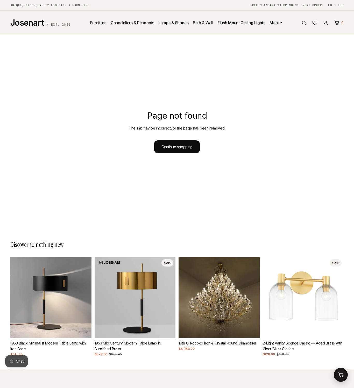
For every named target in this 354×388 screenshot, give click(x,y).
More (274, 22)
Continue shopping (177, 147)
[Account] (325, 22)
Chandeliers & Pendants (132, 22)
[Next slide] (83, 297)
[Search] (304, 22)
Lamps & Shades (173, 22)
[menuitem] (136, 48)
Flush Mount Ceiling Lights (241, 22)
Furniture (98, 22)
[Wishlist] (314, 22)
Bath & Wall (203, 22)
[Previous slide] (18, 297)
